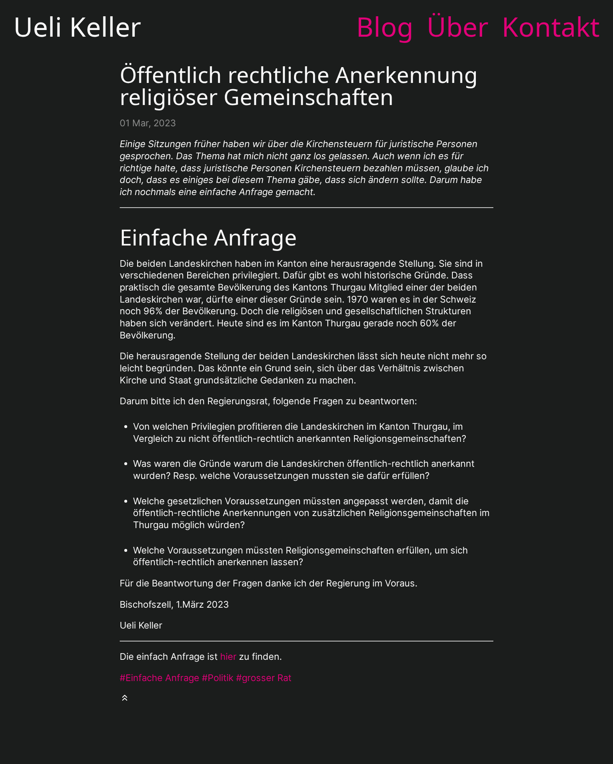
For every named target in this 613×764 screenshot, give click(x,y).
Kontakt (551, 26)
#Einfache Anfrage (159, 677)
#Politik (218, 677)
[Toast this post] (125, 702)
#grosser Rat (263, 677)
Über (457, 26)
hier (228, 656)
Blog (384, 26)
